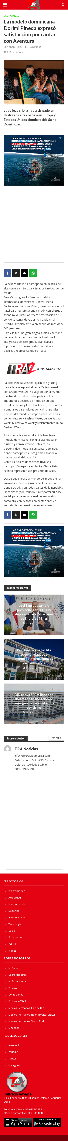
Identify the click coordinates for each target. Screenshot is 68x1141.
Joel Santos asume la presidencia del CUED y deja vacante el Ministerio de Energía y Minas (34, 612)
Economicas (11, 15)
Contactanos (15, 994)
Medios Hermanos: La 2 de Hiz (26, 1008)
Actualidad (14, 897)
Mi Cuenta (14, 968)
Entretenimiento (17, 917)
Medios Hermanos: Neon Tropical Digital (31, 1014)
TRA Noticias (34, 46)
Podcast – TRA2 (17, 1001)
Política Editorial (17, 981)
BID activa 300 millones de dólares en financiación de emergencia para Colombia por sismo (34, 701)
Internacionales (17, 904)
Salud (11, 930)
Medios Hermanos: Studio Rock (26, 1021)
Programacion (16, 891)
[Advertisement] (34, 224)
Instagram (14, 1065)
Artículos (13, 944)
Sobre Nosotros (17, 974)
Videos (12, 950)
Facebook (14, 1045)
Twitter (12, 1058)
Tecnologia (14, 924)
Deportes (13, 910)
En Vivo (12, 988)
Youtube (13, 1052)
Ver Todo (56, 738)
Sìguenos (13, 1027)
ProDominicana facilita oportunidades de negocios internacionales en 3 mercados (34, 656)
